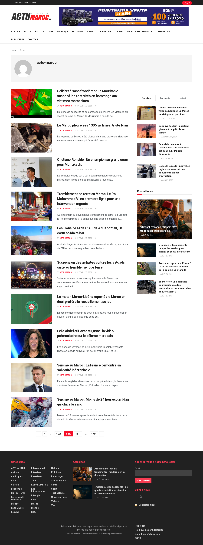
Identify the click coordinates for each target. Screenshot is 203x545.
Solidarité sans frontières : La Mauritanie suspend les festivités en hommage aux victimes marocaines (87, 96)
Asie (13, 480)
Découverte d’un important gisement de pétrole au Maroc (174, 129)
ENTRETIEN (164, 31)
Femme (15, 512)
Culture (48, 31)
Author (23, 50)
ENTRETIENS (18, 493)
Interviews (36, 476)
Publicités (17, 39)
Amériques (17, 476)
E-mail (137, 468)
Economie (78, 31)
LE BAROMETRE (39, 484)
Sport (91, 31)
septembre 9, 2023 (83, 106)
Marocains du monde (139, 31)
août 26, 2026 (147, 235)
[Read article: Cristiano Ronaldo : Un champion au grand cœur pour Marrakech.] (31, 172)
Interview (36, 472)
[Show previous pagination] (38, 433)
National (55, 468)
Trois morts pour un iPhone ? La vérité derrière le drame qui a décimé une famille (175, 266)
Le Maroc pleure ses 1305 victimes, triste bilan (92, 125)
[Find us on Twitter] (141, 496)
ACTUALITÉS (31, 31)
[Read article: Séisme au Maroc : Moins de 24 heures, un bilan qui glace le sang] (31, 412)
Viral (53, 505)
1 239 (58, 434)
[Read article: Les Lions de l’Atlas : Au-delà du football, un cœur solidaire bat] (31, 240)
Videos (55, 501)
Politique (63, 31)
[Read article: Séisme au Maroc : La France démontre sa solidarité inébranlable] (31, 377)
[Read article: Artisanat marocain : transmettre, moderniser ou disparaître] (164, 219)
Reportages (57, 476)
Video (120, 31)
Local (34, 499)
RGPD (138, 538)
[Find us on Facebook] (136, 496)
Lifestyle (105, 31)
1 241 (78, 434)
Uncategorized (59, 497)
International (38, 468)
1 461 (93, 434)
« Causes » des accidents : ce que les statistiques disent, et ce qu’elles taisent (174, 248)
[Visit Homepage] (31, 16)
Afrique (15, 472)
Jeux (33, 480)
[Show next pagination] (101, 433)
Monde (35, 508)
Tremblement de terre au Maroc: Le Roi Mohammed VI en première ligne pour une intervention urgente (88, 199)
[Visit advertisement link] (124, 16)
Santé (54, 484)
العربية (187, 3)
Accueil (15, 31)
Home (13, 50)
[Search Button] (191, 36)
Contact (33, 39)
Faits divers (17, 508)
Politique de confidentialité (149, 530)
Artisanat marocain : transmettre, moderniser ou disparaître (109, 472)
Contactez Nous (147, 505)
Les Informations (38, 490)
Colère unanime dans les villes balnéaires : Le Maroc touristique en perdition (174, 111)
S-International (59, 480)
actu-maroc (66, 106)
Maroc (34, 503)
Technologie (58, 493)
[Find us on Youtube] (146, 496)
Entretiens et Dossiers (17, 498)
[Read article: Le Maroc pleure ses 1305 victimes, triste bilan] (31, 138)
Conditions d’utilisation (147, 534)
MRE (33, 512)
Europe (15, 503)
